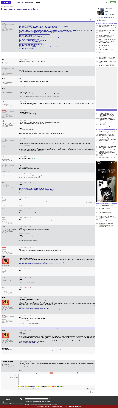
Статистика (49, 401)
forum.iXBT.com (50, 404)
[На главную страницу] (6, 2)
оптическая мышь (102, 212)
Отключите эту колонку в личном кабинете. (105, 228)
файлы (82, 373)
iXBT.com (26, 404)
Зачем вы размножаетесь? (104, 60)
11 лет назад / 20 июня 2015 (25, 23)
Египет (100, 52)
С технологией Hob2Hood (108, 13)
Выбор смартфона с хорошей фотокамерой (107, 30)
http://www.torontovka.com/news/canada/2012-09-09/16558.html (34, 308)
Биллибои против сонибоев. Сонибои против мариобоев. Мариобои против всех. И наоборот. (107, 55)
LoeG (21, 205)
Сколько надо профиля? (103, 37)
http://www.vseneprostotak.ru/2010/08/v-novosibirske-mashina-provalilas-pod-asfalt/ (38, 46)
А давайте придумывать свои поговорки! (107, 47)
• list (55, 373)
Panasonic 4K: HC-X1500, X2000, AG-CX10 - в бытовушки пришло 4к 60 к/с (107, 58)
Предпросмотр (36, 388)
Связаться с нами (28, 401)
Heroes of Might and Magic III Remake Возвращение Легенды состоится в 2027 (107, 119)
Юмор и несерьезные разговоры (7, 6)
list (57, 373)
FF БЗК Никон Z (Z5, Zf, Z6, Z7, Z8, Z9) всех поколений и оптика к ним (106, 42)
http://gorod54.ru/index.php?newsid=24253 (28, 29)
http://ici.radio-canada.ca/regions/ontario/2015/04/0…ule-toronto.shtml (35, 188)
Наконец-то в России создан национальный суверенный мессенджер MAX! (107, 28)
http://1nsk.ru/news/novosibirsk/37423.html (29, 39)
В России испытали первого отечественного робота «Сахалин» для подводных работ (107, 147)
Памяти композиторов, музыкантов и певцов (107, 61)
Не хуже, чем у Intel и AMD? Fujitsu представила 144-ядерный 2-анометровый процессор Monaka (107, 152)
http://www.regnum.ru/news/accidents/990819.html (30, 41)
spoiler (42, 373)
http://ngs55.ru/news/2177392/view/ (27, 45)
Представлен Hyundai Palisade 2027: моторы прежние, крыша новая (107, 140)
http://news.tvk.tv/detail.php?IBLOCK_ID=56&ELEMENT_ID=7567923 (34, 34)
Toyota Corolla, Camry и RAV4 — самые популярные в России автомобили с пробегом (108, 149)
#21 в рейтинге (13, 123)
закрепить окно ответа (14, 377)
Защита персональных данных (48, 402)
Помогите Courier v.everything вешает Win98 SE (108, 209)
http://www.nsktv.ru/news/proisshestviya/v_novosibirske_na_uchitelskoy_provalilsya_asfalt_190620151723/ (43, 26)
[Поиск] (107, 2)
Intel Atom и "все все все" (104, 45)
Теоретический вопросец (103, 206)
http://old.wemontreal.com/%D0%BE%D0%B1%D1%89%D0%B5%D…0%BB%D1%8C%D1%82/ (39, 263)
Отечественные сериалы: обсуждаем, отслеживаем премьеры (106, 33)
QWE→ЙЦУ (74, 373)
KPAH (21, 370)
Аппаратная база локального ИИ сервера (107, 51)
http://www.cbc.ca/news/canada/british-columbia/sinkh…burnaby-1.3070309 (36, 191)
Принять (72, 406)
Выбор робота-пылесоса (103, 64)
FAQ (45, 401)
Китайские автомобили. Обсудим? (105, 65)
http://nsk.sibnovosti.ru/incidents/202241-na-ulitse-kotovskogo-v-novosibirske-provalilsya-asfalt (40, 32)
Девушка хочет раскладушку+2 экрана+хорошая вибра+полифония (106, 220)
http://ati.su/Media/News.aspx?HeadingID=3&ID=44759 (31, 44)
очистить (85, 373)
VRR (100, 124)
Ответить (92, 23)
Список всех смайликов (13, 375)
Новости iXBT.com (100, 129)
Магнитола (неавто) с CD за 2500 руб (106, 223)
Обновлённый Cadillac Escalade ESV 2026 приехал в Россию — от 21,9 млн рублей (107, 135)
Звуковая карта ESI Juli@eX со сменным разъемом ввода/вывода (106, 36)
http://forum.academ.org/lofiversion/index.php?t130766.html (32, 40)
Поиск (43, 401)
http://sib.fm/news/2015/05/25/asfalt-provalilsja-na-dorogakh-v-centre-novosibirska (38, 27)
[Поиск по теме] (92, 20)
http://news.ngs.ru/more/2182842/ (26, 25)
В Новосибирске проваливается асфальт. (20, 9)
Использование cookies (29, 402)
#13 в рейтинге (13, 80)
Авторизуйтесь (22, 388)
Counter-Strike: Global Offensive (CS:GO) (106, 44)
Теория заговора (103, 111)
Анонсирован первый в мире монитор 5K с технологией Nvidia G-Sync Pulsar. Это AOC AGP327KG (107, 158)
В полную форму (90, 388)
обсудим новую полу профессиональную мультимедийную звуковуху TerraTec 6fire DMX (107, 217)
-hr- (69, 373)
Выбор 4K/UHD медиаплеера (104, 49)
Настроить (78, 406)
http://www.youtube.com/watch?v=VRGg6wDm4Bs (30, 36)
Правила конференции (36, 401)
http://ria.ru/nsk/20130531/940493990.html (28, 35)
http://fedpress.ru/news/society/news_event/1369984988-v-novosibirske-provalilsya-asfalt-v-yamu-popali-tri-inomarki (45, 38)
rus (71, 373)
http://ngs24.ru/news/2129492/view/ (27, 48)
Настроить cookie (37, 402)
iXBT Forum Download (103, 208)
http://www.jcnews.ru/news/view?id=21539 (28, 342)
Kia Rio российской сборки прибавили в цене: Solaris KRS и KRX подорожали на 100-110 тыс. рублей (107, 132)
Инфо (89, 23)
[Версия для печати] (90, 20)
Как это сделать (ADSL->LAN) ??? (105, 205)
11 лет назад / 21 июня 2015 (25, 361)
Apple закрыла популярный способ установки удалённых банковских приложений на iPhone (108, 138)
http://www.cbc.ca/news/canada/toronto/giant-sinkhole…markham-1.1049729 (36, 189)
